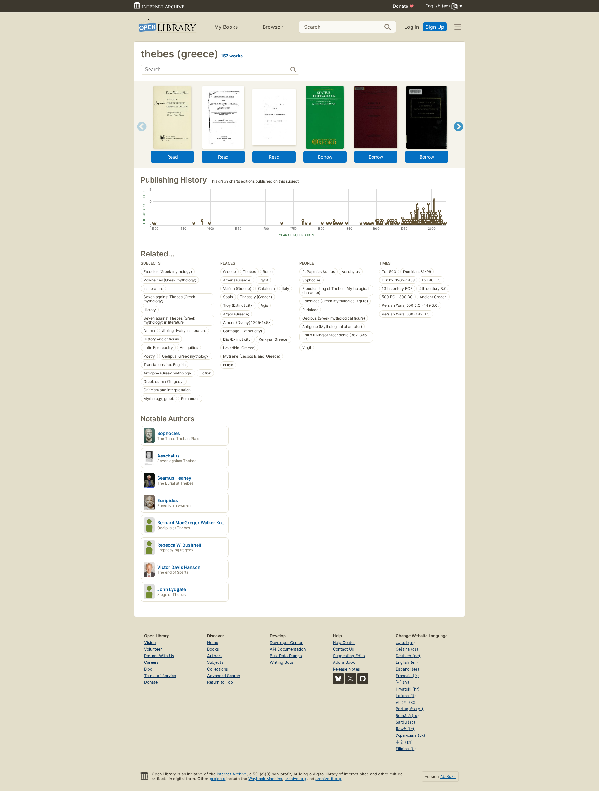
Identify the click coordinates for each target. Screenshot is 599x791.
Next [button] (458, 134)
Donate (403, 6)
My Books (226, 27)
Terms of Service (160, 675)
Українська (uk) (410, 735)
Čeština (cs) (407, 649)
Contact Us (343, 649)
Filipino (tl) (406, 748)
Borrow (325, 156)
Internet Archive (232, 774)
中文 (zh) (404, 742)
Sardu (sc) (405, 722)
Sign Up (435, 27)
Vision (150, 642)
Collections (217, 669)
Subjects (215, 662)
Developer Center (286, 642)
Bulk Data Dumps (286, 655)
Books (213, 649)
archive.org (295, 778)
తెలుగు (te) (405, 728)
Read (172, 156)
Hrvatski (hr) (408, 689)
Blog (148, 669)
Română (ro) (407, 715)
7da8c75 (448, 776)
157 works (232, 55)
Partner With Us (159, 655)
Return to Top (220, 682)
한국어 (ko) (406, 702)
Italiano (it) (406, 695)
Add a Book (344, 662)
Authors (214, 655)
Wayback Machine (265, 778)
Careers (151, 662)
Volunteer (153, 649)
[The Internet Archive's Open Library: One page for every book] (167, 27)
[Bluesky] (338, 678)
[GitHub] (362, 678)
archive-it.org (328, 778)
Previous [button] (140, 134)
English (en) (407, 662)
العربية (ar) (405, 642)
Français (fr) (407, 675)
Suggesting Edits (349, 655)
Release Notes (346, 669)
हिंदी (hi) (402, 682)
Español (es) (407, 669)
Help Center (344, 642)
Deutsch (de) (408, 655)
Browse (271, 27)
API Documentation (288, 649)
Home (212, 642)
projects (217, 778)
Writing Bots (281, 662)
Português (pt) (409, 708)
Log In (411, 27)
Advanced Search (223, 675)
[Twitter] (350, 678)
